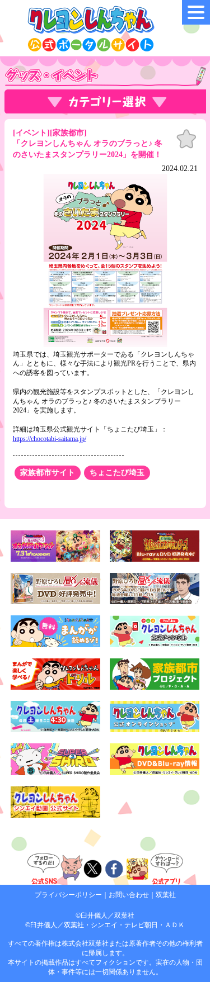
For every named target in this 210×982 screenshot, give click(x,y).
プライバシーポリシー (68, 895)
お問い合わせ (129, 895)
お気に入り (186, 139)
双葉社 (166, 895)
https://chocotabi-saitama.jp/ (49, 439)
